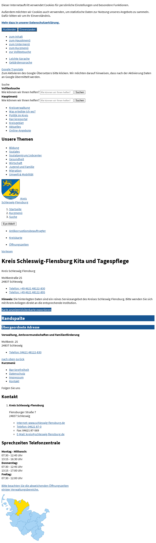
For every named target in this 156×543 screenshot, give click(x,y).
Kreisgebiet (16, 123)
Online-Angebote (20, 130)
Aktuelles (15, 126)
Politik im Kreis (18, 115)
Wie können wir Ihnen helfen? (20, 92)
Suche (13, 217)
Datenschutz (17, 373)
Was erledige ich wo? (22, 111)
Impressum (16, 377)
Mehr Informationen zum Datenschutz (26, 80)
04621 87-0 (29, 426)
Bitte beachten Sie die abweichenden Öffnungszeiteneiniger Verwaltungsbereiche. (35, 487)
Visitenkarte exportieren (36, 310)
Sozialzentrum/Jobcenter (25, 155)
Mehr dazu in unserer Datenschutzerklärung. (31, 22)
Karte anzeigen (11, 310)
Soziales (14, 151)
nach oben (8, 359)
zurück (20, 359)
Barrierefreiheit (19, 370)
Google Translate (12, 69)
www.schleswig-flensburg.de (41, 423)
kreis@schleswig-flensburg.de (40, 434)
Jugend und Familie (21, 167)
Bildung (14, 148)
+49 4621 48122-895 (27, 292)
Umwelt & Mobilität (21, 174)
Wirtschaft (15, 163)
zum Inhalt (16, 36)
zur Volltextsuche (20, 52)
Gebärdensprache (20, 62)
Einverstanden (27, 29)
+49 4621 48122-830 (27, 288)
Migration (15, 170)
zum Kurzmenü (19, 48)
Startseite (15, 209)
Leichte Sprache (19, 58)
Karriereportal (18, 119)
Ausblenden (9, 29)
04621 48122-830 (25, 352)
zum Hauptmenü (19, 40)
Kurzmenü (15, 213)
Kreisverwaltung (19, 107)
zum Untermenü (19, 44)
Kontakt (14, 381)
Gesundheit (16, 159)
